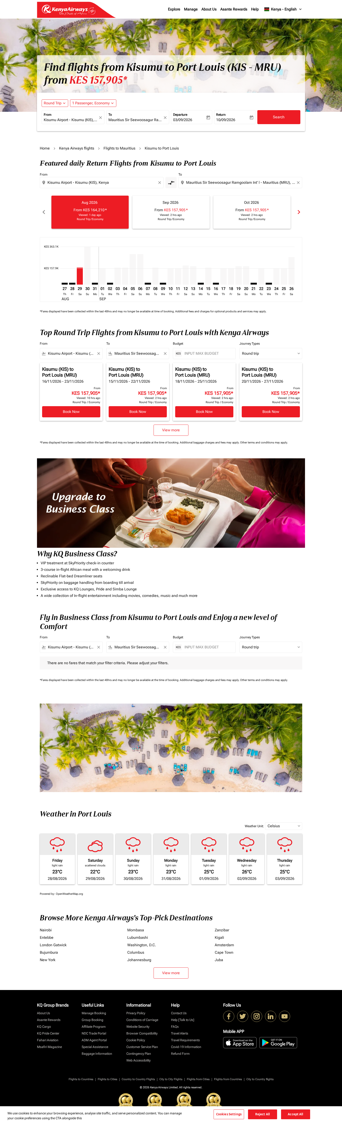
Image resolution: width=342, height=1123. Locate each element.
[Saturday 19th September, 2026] (238, 275)
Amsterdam (224, 945)
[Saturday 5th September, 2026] (133, 269)
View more (171, 973)
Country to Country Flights (138, 1079)
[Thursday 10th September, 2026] (171, 276)
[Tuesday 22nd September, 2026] (261, 276)
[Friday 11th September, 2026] (178, 276)
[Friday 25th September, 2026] (284, 276)
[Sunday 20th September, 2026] (246, 275)
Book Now (71, 411)
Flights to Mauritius (119, 148)
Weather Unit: (254, 826)
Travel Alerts (179, 1033)
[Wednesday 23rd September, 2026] (269, 284)
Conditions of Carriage (142, 1020)
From (47, 114)
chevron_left (43, 212)
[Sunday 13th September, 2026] (193, 275)
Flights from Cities (198, 1079)
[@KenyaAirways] (242, 1016)
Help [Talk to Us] (182, 1020)
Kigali (219, 937)
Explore (174, 9)
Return (221, 114)
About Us (209, 9)
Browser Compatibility (142, 1033)
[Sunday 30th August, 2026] (87, 266)
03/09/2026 (182, 120)
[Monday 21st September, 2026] (254, 284)
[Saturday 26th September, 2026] (291, 271)
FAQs (175, 1026)
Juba (219, 960)
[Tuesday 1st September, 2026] (102, 276)
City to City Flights (170, 1079)
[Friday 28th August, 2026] (72, 284)
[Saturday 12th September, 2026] (186, 275)
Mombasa (135, 930)
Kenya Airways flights (76, 148)
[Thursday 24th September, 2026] (276, 276)
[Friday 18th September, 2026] (231, 276)
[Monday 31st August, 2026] (95, 284)
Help (255, 9)
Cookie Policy (135, 1040)
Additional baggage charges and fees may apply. (210, 442)
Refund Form (180, 1053)
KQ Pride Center (48, 1033)
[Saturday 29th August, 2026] (80, 276)
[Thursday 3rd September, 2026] (117, 276)
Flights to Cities (107, 1079)
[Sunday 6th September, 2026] (140, 269)
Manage (191, 9)
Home (45, 148)
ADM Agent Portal (94, 1040)
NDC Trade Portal (94, 1033)
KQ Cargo (44, 1026)
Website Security (137, 1026)
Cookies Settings (228, 1114)
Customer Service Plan (142, 1047)
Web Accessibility (138, 1060)
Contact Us (179, 1013)
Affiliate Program (94, 1026)
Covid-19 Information (186, 1047)
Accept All (295, 1114)
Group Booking (92, 1020)
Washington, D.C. (141, 945)
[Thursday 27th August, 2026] (65, 284)
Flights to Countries (81, 1079)
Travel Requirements (185, 1040)
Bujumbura (49, 952)
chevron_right (298, 212)
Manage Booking (94, 1013)
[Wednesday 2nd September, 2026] (110, 284)
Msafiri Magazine (49, 1047)
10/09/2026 (225, 120)
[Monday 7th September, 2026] (148, 284)
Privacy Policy (135, 1013)
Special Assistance (95, 1047)
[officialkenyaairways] (256, 1016)
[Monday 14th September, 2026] (201, 284)
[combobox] (71, 120)
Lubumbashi (137, 937)
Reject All (262, 1114)
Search (279, 117)
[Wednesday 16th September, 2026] (216, 284)
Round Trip (52, 103)
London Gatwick (53, 945)
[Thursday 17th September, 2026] (223, 276)
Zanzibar (222, 930)
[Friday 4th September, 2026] (125, 276)
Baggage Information (97, 1053)
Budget (178, 343)
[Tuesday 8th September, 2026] (155, 276)
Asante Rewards (233, 9)
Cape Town (224, 952)
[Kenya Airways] (228, 1016)
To (110, 114)
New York (47, 960)
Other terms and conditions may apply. (264, 442)
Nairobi (46, 930)
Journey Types (249, 343)
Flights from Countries (228, 1079)
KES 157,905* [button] (98, 80)
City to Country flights (260, 1079)
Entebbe (47, 937)
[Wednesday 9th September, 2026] (163, 284)
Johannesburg (139, 960)
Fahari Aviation (47, 1040)
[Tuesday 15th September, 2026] (208, 276)
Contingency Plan (138, 1053)
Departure (180, 114)
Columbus (135, 952)
